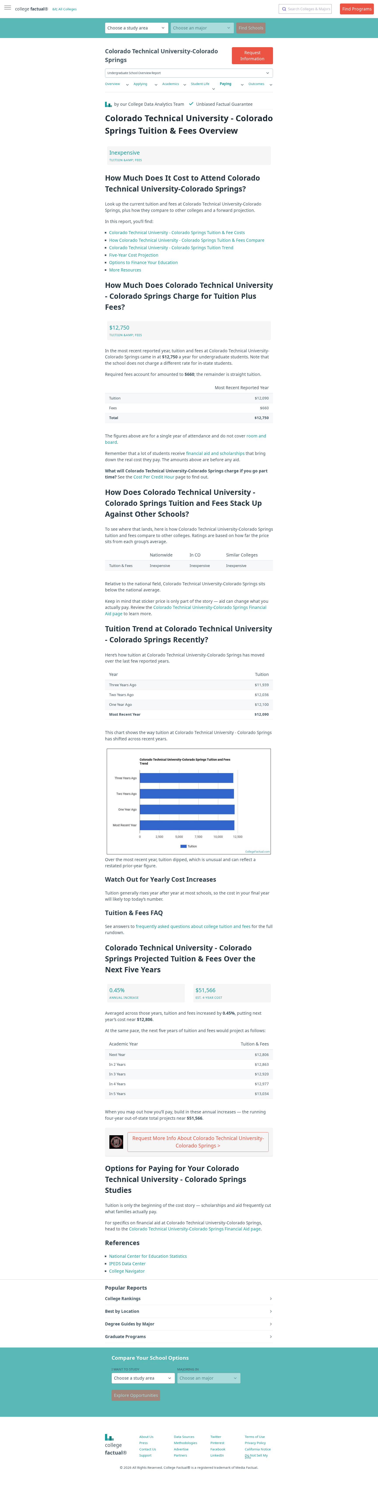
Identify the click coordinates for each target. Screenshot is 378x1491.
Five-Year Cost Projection (133, 255)
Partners (180, 1455)
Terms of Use (255, 1436)
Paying (225, 83)
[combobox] (305, 9)
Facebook (217, 1449)
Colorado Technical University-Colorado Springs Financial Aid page (195, 1229)
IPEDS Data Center (127, 1263)
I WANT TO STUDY (125, 1369)
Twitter (215, 1436)
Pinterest (217, 1443)
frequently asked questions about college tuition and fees (193, 926)
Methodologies (185, 1443)
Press (143, 1443)
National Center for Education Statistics (148, 1256)
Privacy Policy (255, 1443)
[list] (117, 84)
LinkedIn (217, 1455)
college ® (31, 9)
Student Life (200, 83)
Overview (112, 83)
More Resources (125, 270)
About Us (146, 1436)
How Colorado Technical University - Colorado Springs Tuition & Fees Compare (186, 240)
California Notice (258, 1449)
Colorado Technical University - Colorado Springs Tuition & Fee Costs (177, 232)
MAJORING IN (188, 1369)
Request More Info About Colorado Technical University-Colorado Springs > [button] (198, 1142)
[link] (117, 84)
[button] (252, 55)
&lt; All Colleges (64, 9)
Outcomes (256, 83)
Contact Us (147, 1449)
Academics (170, 83)
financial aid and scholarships (215, 453)
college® (116, 1449)
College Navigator (127, 1271)
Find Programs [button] (357, 9)
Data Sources (184, 1436)
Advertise (181, 1449)
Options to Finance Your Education (143, 262)
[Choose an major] (202, 27)
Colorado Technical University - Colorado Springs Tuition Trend (171, 248)
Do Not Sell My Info (256, 1456)
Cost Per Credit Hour (153, 477)
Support (145, 1455)
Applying (140, 83)
